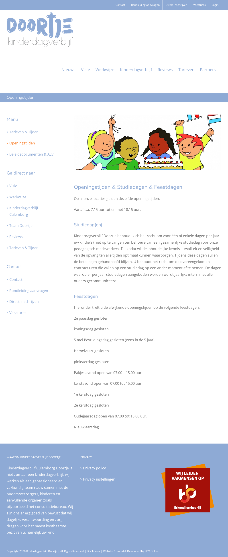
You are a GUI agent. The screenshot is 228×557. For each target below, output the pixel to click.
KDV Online (152, 551)
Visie (13, 185)
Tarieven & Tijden (24, 131)
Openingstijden (22, 143)
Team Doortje (21, 225)
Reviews (16, 236)
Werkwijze (17, 197)
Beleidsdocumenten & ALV (31, 154)
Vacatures (17, 312)
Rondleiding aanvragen (28, 290)
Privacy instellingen (99, 479)
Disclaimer (93, 551)
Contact (15, 279)
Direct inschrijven (24, 301)
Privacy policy (94, 468)
